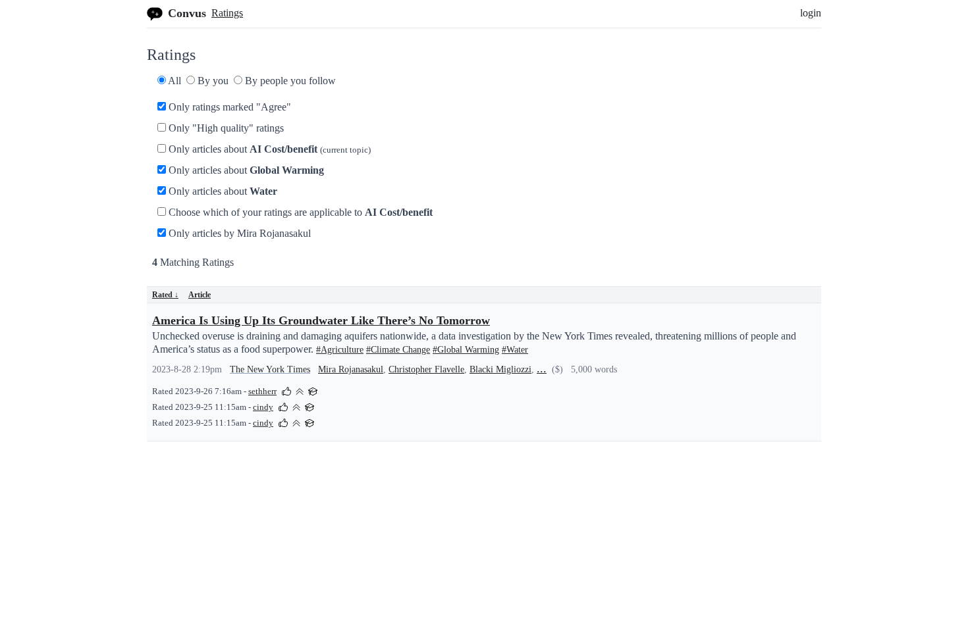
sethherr (262, 391)
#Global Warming (466, 350)
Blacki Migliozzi (500, 369)
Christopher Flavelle (426, 369)
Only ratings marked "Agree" (228, 107)
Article (199, 294)
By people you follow (289, 80)
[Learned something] (313, 390)
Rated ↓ (165, 294)
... (542, 368)
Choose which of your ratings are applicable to (299, 212)
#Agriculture (339, 350)
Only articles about (268, 149)
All (173, 80)
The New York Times (270, 369)
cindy (263, 407)
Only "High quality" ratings (225, 128)
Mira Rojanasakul (350, 369)
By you (212, 80)
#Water (515, 350)
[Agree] (286, 390)
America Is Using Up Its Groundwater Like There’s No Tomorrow (321, 320)
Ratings (227, 12)
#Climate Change (398, 350)
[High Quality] (299, 390)
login (810, 12)
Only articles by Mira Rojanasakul (238, 233)
